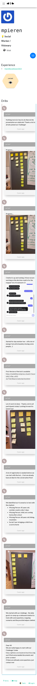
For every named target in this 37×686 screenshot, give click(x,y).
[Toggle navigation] (4, 4)
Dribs (4, 100)
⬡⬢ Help (14, 681)
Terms (6, 681)
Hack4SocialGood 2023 (13, 69)
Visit (8, 50)
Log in (32, 683)
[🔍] (20, 170)
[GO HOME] (10, 3)
